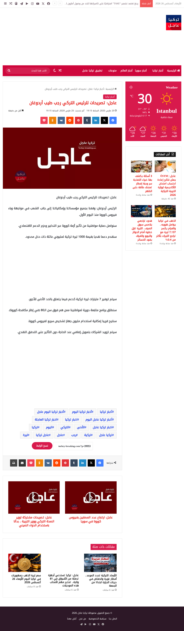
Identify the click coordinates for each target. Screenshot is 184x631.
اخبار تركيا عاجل (102, 427)
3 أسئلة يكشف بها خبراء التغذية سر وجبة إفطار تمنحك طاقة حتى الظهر (142, 184)
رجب (73, 435)
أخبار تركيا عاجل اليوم (99, 419)
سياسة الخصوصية (97, 618)
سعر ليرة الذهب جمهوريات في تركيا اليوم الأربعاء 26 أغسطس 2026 (26, 579)
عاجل (60, 435)
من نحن (82, 618)
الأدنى (81, 427)
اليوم (49, 427)
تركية (87, 435)
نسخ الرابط (42, 445)
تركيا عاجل (105, 435)
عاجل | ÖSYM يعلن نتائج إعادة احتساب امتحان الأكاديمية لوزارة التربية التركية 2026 (166, 185)
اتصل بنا (113, 618)
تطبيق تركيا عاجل (92, 70)
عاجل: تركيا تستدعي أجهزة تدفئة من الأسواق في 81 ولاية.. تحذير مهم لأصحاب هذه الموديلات (63, 580)
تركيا (35, 427)
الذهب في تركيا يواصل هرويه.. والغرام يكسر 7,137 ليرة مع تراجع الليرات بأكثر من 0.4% (166, 230)
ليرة (25, 435)
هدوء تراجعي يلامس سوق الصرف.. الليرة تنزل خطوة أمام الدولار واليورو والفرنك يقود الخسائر (142, 230)
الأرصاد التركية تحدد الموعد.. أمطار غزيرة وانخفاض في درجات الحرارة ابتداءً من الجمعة (101, 580)
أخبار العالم (126, 70)
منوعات (112, 70)
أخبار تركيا (157, 70)
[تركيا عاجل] (173, 22)
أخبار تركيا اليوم (82, 412)
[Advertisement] (61, 36)
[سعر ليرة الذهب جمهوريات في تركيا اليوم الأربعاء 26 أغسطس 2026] (24, 563)
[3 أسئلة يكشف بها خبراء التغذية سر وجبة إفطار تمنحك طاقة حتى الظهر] (141, 166)
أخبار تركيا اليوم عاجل (50, 412)
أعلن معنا (71, 618)
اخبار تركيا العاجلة (46, 419)
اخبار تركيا (71, 419)
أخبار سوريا (141, 70)
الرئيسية (172, 70)
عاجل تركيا (42, 435)
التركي (65, 427)
